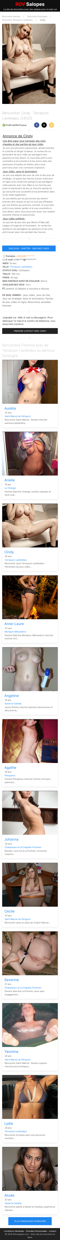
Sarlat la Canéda (13, 703)
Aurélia (10, 408)
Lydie (8, 1123)
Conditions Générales (14, 1231)
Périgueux (10, 775)
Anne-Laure (14, 624)
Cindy (9, 552)
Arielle (9, 480)
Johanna (11, 839)
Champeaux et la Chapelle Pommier (23, 847)
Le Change (10, 488)
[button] (36, 125)
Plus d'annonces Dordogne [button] (30, 1221)
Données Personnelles (36, 1231)
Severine (11, 980)
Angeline (11, 696)
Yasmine (11, 1051)
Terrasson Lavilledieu (21, 266)
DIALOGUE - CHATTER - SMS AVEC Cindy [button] (29, 248)
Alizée (9, 1195)
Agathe (10, 767)
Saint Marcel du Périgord (17, 416)
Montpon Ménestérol (15, 631)
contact (52, 1231)
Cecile (9, 911)
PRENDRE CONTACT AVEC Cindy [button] (30, 331)
